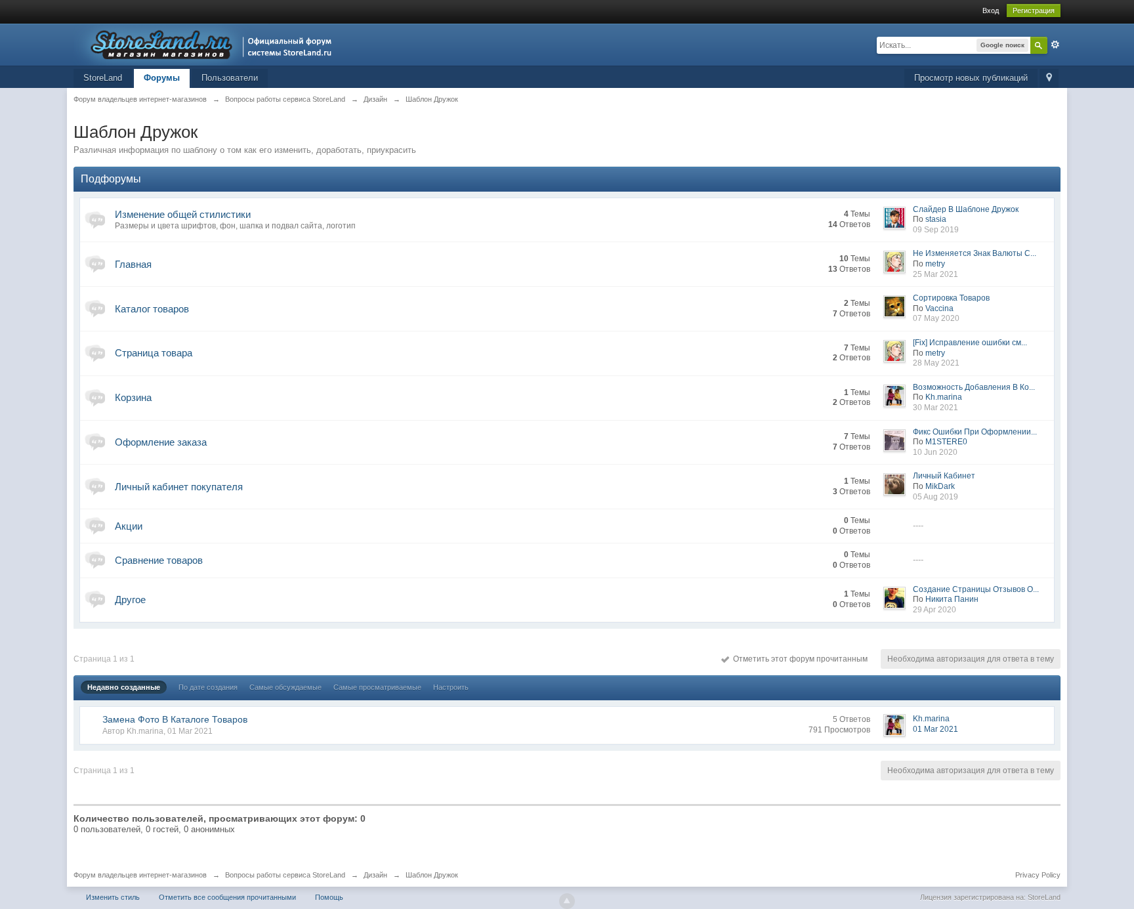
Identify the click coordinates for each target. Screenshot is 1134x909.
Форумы (162, 78)
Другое (130, 599)
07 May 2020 (936, 318)
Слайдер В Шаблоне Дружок (965, 209)
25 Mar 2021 (935, 274)
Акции (128, 526)
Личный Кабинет (944, 475)
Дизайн (375, 875)
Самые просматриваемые (377, 687)
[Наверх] (567, 901)
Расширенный (1055, 44)
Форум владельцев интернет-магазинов (140, 875)
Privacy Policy (1037, 875)
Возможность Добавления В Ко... (974, 387)
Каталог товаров (152, 308)
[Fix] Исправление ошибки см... (970, 342)
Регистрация (1034, 10)
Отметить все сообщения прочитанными (227, 897)
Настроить (451, 687)
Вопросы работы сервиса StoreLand (285, 875)
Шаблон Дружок (432, 875)
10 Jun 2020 (935, 452)
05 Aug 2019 (935, 496)
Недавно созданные (123, 687)
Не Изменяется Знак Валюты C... (974, 253)
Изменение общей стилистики (183, 214)
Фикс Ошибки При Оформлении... (975, 431)
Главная (133, 264)
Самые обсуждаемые (285, 687)
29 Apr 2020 (934, 609)
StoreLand (102, 78)
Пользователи (229, 78)
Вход (990, 10)
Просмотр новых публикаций (971, 78)
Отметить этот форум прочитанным (798, 659)
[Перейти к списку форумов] (206, 44)
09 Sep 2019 (936, 229)
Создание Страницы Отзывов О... (976, 589)
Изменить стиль (113, 897)
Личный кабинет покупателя (179, 486)
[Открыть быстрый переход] (1049, 78)
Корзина (133, 397)
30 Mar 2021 (935, 407)
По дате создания (208, 687)
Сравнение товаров (159, 560)
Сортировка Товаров (951, 298)
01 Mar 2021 (935, 729)
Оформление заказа (161, 442)
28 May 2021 (936, 363)
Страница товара (153, 352)
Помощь (329, 897)
